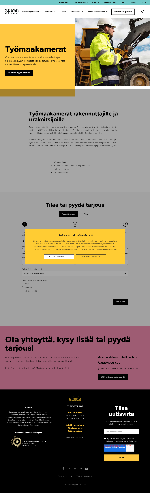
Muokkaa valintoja (91, 256)
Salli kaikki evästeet (59, 256)
